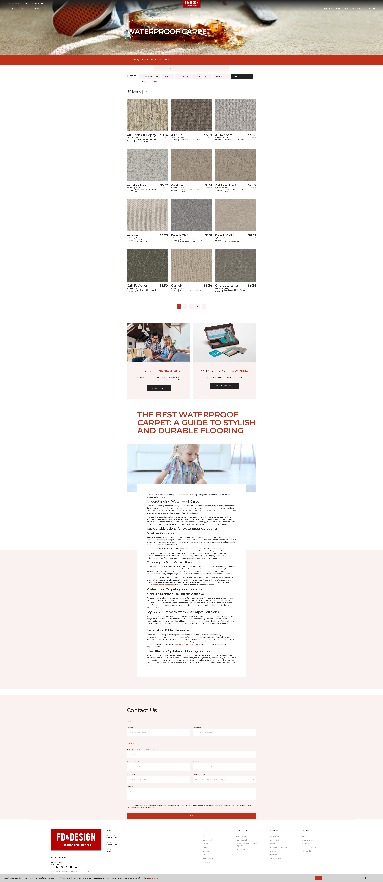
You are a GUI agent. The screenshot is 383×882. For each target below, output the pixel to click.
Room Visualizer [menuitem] (241, 836)
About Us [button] (39, 9)
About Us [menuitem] (305, 836)
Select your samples (222, 386)
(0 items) (374, 8)
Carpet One (131, 21)
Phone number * (133, 762)
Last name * (197, 727)
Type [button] (166, 77)
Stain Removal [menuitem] (274, 836)
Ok (318, 878)
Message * (130, 786)
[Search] (227, 68)
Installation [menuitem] (273, 855)
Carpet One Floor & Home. (65, 871)
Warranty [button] (220, 77)
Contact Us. (166, 60)
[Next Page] (210, 306)
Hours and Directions (331, 9)
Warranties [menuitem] (273, 851)
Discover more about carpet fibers (161, 585)
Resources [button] (26, 9)
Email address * (198, 762)
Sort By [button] (149, 91)
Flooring (141, 21)
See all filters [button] (240, 76)
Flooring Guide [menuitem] (274, 844)
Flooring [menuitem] (206, 836)
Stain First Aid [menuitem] (274, 840)
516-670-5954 (39, 3)
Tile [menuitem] (204, 855)
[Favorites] (370, 9)
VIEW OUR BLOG (157, 388)
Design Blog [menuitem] (240, 849)
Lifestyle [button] (182, 77)
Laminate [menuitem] (206, 851)
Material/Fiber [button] (148, 77)
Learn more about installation (186, 644)
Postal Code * (131, 774)
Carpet (150, 21)
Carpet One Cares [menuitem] (308, 840)
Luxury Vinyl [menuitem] (207, 840)
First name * (131, 727)
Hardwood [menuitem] (206, 844)
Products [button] (13, 9)
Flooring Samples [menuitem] (242, 840)
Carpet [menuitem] (205, 847)
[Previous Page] (172, 306)
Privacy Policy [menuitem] (307, 851)
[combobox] (189, 68)
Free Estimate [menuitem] (208, 858)
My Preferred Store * (200, 774)
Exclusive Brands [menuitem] (275, 858)
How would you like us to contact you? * (141, 749)
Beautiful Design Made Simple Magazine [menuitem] (247, 845)
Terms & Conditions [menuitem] (309, 847)
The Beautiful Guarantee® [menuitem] (278, 847)
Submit (191, 816)
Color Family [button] (200, 77)
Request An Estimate (353, 9)
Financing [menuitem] (206, 862)
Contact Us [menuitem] (306, 844)
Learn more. (153, 878)
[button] (366, 9)
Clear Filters (152, 82)
